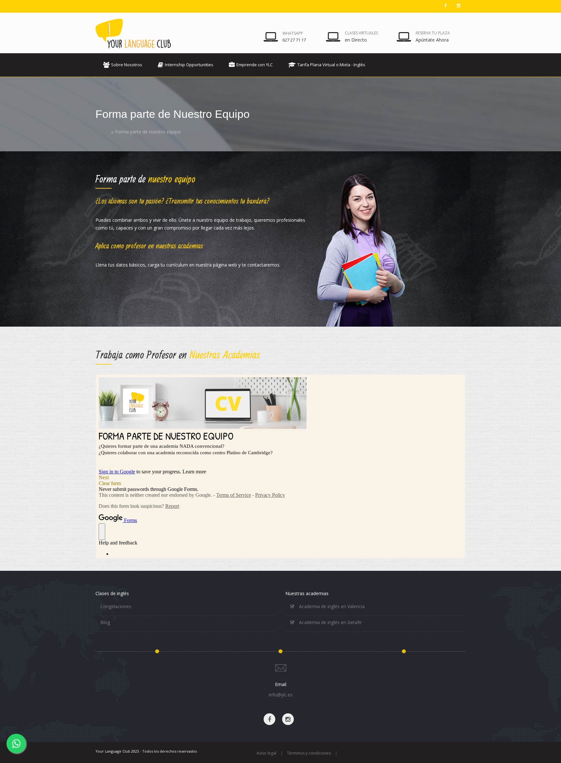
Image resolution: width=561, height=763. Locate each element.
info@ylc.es (281, 695)
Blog (105, 622)
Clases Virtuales (361, 33)
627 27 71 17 (294, 40)
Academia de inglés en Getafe (330, 622)
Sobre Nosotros (126, 65)
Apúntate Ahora (432, 40)
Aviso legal (266, 753)
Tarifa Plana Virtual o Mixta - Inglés (331, 65)
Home (101, 132)
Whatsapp (292, 33)
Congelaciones (115, 606)
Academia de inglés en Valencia (331, 606)
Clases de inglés (112, 593)
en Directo (356, 40)
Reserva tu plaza (433, 33)
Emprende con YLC (254, 65)
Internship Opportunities (189, 65)
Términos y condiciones (309, 753)
